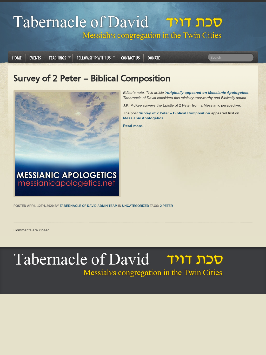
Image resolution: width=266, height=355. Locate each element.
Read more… (134, 126)
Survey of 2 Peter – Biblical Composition (174, 113)
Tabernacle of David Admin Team (88, 206)
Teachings (55, 59)
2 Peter (166, 206)
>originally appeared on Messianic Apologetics (206, 92)
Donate (154, 58)
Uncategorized (135, 206)
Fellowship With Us (92, 59)
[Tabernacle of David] (119, 27)
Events (35, 58)
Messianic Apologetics (143, 118)
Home (17, 58)
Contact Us (130, 58)
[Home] (120, 265)
